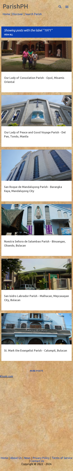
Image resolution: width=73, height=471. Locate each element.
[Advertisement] (36, 414)
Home (6, 14)
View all (8, 34)
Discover (17, 14)
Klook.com (6, 376)
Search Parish (33, 14)
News (27, 457)
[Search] (60, 7)
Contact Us (37, 461)
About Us (16, 457)
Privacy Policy (41, 457)
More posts (36, 371)
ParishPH (15, 6)
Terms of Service (62, 457)
